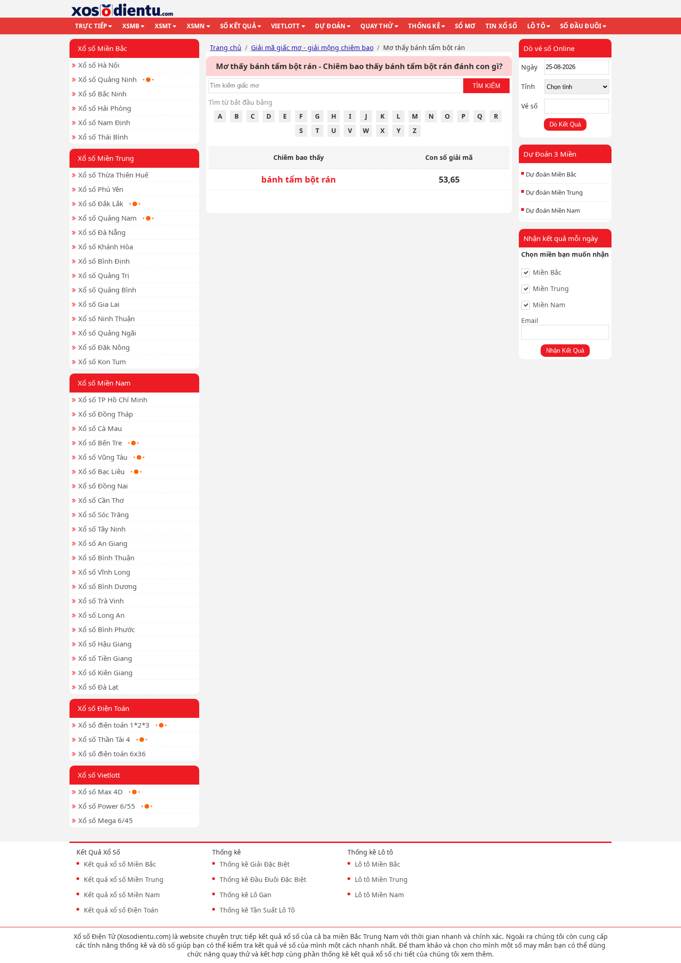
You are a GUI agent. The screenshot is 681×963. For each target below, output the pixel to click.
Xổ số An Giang (102, 543)
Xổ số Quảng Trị (103, 275)
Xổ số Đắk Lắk (100, 203)
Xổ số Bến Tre (100, 442)
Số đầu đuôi (580, 26)
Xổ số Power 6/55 (106, 806)
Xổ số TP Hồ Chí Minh (112, 399)
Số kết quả (238, 26)
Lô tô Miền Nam (379, 894)
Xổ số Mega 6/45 (105, 820)
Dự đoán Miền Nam (553, 210)
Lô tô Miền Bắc (377, 864)
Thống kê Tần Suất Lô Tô (257, 910)
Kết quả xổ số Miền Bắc (120, 864)
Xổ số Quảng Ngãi (107, 332)
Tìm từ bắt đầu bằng (240, 102)
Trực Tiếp (91, 26)
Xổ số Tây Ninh (102, 528)
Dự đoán (330, 26)
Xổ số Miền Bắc (102, 48)
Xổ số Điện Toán (103, 708)
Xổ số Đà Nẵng (102, 232)
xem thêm (476, 954)
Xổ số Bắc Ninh (102, 93)
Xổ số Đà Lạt (98, 686)
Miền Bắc (547, 272)
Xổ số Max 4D (100, 791)
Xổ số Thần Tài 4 (104, 739)
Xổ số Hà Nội (99, 65)
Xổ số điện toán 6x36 (112, 753)
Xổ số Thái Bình (103, 136)
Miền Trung (551, 289)
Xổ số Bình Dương (107, 586)
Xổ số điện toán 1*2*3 (114, 724)
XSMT (163, 26)
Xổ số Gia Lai (99, 304)
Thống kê (424, 26)
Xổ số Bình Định (104, 261)
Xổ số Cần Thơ (101, 500)
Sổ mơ (465, 26)
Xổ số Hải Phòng (104, 108)
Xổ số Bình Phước (106, 629)
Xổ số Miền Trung (106, 158)
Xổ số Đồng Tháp (105, 413)
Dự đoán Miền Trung (554, 192)
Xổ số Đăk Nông (104, 347)
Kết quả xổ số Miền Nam (122, 894)
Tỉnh (528, 86)
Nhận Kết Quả (565, 350)
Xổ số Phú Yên (100, 189)
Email (529, 320)
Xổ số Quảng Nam (107, 217)
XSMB (131, 26)
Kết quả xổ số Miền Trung (124, 879)
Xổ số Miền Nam (104, 382)
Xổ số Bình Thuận (106, 557)
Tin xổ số (501, 26)
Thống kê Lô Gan (245, 894)
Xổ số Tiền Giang (105, 658)
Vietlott (285, 26)
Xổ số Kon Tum (102, 361)
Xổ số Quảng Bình (107, 289)
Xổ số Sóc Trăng (103, 514)
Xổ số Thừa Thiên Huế (113, 174)
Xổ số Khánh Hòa (105, 246)
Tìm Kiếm (486, 85)
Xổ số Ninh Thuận (106, 318)
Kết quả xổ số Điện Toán (121, 910)
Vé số (529, 105)
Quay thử (376, 26)
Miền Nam (549, 305)
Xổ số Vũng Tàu (102, 457)
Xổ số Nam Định (104, 122)
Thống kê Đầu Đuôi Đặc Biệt (263, 879)
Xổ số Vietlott (99, 774)
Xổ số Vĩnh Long (104, 572)
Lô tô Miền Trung (381, 879)
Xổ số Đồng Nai (103, 485)
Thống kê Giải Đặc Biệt (255, 864)
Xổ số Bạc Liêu (101, 471)
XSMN (196, 26)
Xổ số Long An (101, 615)
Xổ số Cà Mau (100, 428)
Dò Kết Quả (565, 124)
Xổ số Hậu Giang (105, 643)
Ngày (529, 67)
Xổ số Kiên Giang (105, 672)
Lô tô (536, 26)
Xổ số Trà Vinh (101, 600)
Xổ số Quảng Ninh (107, 79)
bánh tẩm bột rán (298, 179)
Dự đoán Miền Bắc (551, 174)
